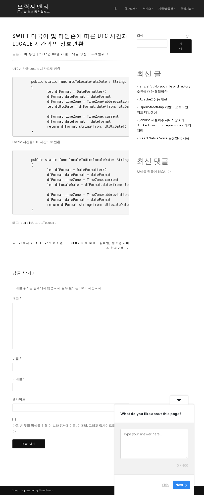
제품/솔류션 (165, 8)
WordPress (46, 490)
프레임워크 (99, 54)
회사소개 (129, 8)
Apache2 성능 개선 (153, 99)
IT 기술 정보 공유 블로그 (33, 11)
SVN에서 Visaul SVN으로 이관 (37, 243)
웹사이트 (18, 399)
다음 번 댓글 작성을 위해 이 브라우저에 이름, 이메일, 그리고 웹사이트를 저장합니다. (70, 428)
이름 (16, 358)
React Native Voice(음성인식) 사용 (164, 138)
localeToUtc (28, 222)
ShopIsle (18, 490)
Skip (165, 485)
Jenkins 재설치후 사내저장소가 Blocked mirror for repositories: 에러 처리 (164, 125)
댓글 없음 (79, 54)
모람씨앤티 (33, 7)
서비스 (147, 8)
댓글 (16, 298)
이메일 (18, 379)
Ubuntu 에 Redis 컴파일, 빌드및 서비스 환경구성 (100, 246)
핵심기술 (186, 8)
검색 (140, 35)
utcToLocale (47, 222)
